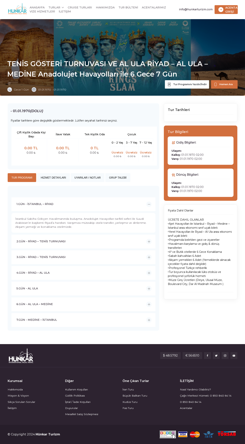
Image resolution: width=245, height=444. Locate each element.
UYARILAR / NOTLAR (87, 177)
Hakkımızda (15, 389)
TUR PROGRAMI (21, 177)
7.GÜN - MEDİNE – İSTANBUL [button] (36, 320)
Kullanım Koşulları (76, 389)
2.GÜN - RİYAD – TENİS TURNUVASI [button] (41, 241)
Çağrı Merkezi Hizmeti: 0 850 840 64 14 (205, 395)
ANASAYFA (37, 7)
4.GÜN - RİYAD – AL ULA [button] (33, 272)
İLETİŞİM (65, 11)
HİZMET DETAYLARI (53, 177)
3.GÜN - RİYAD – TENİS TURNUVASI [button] (41, 257)
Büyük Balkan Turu (134, 395)
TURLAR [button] (54, 7)
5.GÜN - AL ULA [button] (27, 288)
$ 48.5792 (170, 355)
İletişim (12, 408)
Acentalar (186, 408)
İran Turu (128, 389)
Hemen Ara (226, 84)
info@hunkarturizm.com (196, 9)
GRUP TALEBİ (118, 177)
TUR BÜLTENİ (128, 7)
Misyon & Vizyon (18, 395)
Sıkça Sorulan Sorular (21, 401)
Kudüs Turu (129, 401)
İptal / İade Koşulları (78, 401)
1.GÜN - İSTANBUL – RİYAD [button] (34, 204)
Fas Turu (128, 408)
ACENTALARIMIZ (154, 7)
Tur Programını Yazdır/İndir (190, 84)
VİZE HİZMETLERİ (42, 11)
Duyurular (71, 408)
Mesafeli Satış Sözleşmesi (81, 414)
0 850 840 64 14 (190, 401)
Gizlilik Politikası (75, 395)
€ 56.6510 (192, 355)
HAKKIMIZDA (105, 7)
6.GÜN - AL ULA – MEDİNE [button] (34, 304)
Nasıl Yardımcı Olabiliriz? (195, 389)
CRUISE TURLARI (80, 7)
